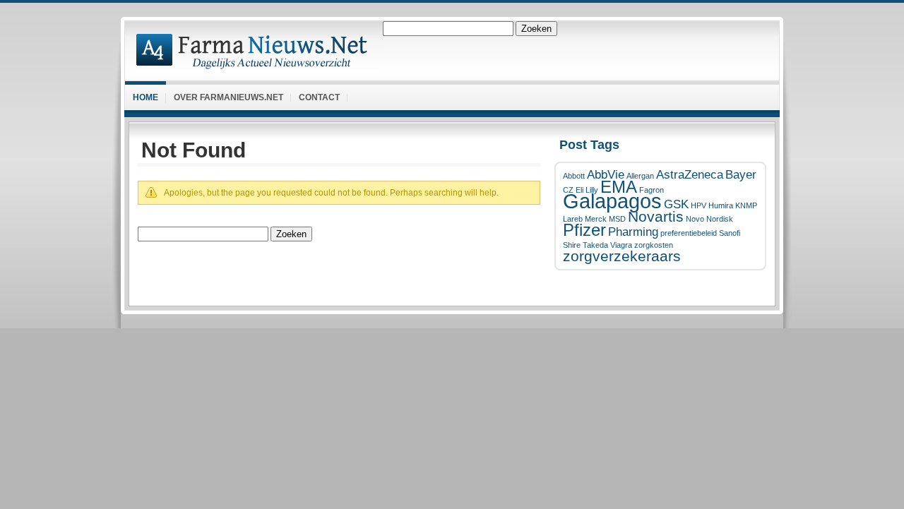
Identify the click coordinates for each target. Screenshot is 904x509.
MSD (617, 219)
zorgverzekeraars (622, 256)
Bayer (740, 174)
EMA (618, 186)
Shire (572, 245)
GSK (676, 204)
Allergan (640, 176)
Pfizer (584, 229)
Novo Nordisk (709, 219)
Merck (596, 219)
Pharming (633, 232)
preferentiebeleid (688, 233)
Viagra (621, 245)
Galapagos (612, 200)
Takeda (595, 245)
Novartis (656, 216)
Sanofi (729, 233)
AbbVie (605, 174)
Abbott (574, 176)
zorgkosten (653, 245)
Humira (720, 205)
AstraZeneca (689, 174)
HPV (698, 205)
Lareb (573, 219)
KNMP (746, 205)
